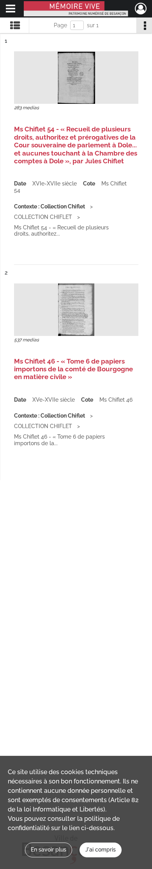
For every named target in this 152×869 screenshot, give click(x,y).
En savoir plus (48, 849)
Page (60, 25)
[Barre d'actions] (144, 25)
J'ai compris (100, 849)
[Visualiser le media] (76, 77)
